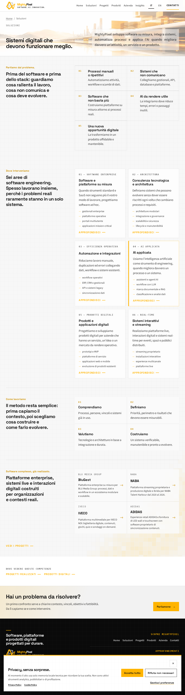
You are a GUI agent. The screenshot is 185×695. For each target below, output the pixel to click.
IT (151, 5)
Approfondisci (90, 232)
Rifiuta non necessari (161, 673)
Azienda (128, 5)
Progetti (104, 5)
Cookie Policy (30, 685)
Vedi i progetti (17, 545)
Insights (139, 5)
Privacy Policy (14, 685)
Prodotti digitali (57, 574)
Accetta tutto (132, 673)
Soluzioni (91, 5)
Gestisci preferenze (162, 682)
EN (159, 5)
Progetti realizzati (21, 574)
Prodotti (116, 5)
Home (79, 5)
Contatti (173, 5)
